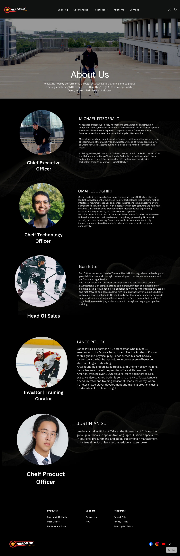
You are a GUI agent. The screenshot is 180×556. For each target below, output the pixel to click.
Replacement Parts (56, 526)
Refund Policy (121, 516)
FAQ (88, 521)
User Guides (53, 521)
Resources (99, 9)
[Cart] (175, 9)
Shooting (63, 9)
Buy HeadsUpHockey (58, 516)
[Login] (169, 9)
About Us (119, 9)
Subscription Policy (123, 526)
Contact (134, 9)
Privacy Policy (121, 521)
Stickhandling (81, 9)
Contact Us (91, 516)
